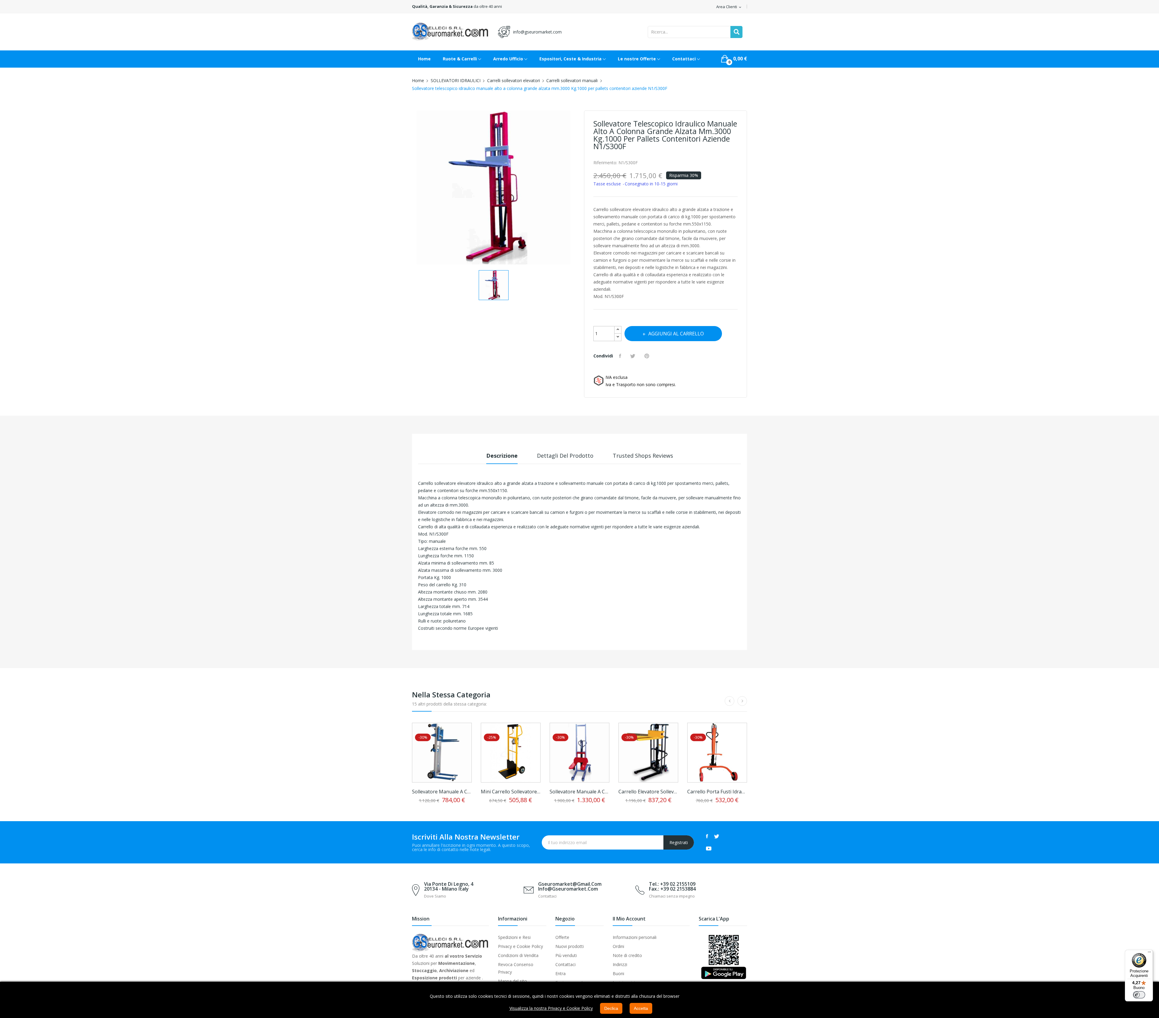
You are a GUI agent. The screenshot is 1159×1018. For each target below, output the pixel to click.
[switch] (1139, 994)
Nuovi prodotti (569, 946)
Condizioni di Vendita (518, 955)
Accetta (641, 1008)
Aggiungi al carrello (676, 333)
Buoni (618, 973)
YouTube (708, 848)
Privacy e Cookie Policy (520, 946)
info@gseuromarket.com (537, 32)
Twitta (633, 355)
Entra (560, 973)
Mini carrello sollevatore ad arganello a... (511, 792)
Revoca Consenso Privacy (515, 968)
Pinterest (647, 355)
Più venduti (566, 955)
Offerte (562, 937)
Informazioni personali (634, 937)
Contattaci (565, 964)
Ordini (618, 946)
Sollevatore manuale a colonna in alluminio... (442, 792)
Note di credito (627, 955)
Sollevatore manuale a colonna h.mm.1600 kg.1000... (579, 792)
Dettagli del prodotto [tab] (565, 455)
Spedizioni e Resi (514, 937)
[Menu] (1149, 953)
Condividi (621, 355)
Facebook (707, 836)
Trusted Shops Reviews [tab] (643, 455)
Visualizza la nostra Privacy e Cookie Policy (551, 1008)
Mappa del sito (512, 981)
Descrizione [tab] (502, 455)
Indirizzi (620, 964)
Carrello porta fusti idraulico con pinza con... (717, 792)
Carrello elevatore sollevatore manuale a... (648, 792)
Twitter (716, 836)
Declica (611, 1008)
